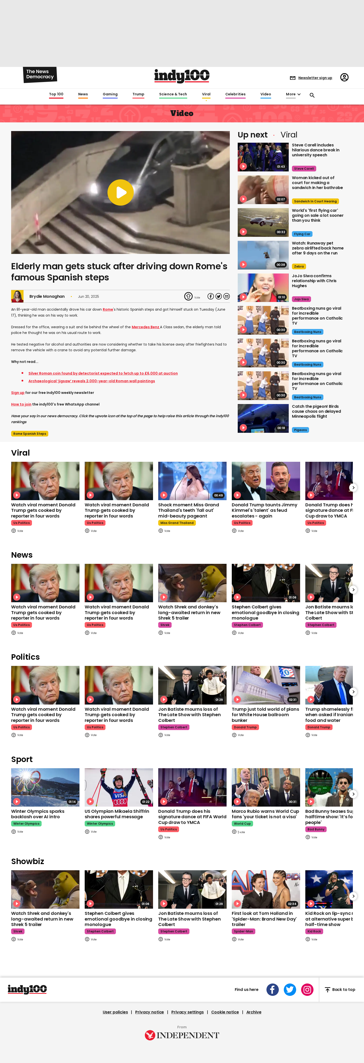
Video (265, 94)
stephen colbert (247, 625)
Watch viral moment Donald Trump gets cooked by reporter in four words (43, 510)
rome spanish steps (29, 434)
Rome (108, 309)
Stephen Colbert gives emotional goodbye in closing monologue (265, 612)
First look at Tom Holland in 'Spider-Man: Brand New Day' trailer (264, 918)
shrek (164, 625)
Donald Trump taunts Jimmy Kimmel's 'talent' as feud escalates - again (264, 510)
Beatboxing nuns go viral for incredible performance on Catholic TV (317, 315)
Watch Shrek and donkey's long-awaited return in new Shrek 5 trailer (189, 612)
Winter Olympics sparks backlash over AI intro (37, 814)
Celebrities (235, 94)
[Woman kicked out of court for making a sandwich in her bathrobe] (263, 189)
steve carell (304, 168)
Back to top (343, 989)
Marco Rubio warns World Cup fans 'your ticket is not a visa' (265, 814)
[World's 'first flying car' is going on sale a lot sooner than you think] (263, 222)
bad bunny (316, 829)
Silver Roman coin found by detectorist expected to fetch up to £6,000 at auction (103, 373)
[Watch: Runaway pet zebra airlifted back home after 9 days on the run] (263, 255)
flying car (302, 234)
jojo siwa (301, 299)
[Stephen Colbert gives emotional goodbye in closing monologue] (266, 583)
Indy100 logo (182, 76)
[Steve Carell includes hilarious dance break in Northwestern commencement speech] (263, 157)
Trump (138, 94)
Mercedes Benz (146, 327)
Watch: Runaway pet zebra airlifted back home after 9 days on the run (318, 248)
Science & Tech (173, 94)
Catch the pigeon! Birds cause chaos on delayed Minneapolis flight (316, 411)
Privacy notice (149, 1012)
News (83, 94)
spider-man (243, 931)
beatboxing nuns (307, 332)
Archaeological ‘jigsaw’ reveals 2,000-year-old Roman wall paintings (91, 381)
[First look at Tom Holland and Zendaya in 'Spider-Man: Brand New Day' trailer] (266, 889)
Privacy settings (187, 1012)
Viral (206, 94)
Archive (253, 1012)
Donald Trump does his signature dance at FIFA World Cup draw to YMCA (192, 816)
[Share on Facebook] (211, 296)
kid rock (314, 931)
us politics (21, 523)
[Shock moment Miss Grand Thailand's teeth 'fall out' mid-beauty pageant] (192, 481)
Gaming (110, 94)
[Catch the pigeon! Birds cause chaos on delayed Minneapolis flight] (263, 418)
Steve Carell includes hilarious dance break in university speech (315, 150)
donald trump (245, 727)
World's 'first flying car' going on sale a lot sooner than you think (318, 215)
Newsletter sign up (315, 77)
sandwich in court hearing (315, 201)
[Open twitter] (290, 989)
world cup (242, 823)
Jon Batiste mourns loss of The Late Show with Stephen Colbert (189, 714)
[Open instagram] (307, 989)
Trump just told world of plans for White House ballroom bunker (265, 714)
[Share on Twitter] (218, 296)
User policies (115, 1012)
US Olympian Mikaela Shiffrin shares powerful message (117, 814)
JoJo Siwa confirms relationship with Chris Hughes (314, 281)
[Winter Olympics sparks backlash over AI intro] (45, 787)
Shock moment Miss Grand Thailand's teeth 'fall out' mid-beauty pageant (188, 510)
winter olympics (26, 823)
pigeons (300, 430)
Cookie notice (225, 1012)
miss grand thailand (177, 523)
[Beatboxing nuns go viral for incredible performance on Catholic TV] (263, 320)
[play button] (120, 192)
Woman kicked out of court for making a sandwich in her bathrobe (317, 183)
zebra (299, 266)
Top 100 (56, 94)
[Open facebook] (272, 989)
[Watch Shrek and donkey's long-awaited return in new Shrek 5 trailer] (192, 583)
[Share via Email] (226, 296)
